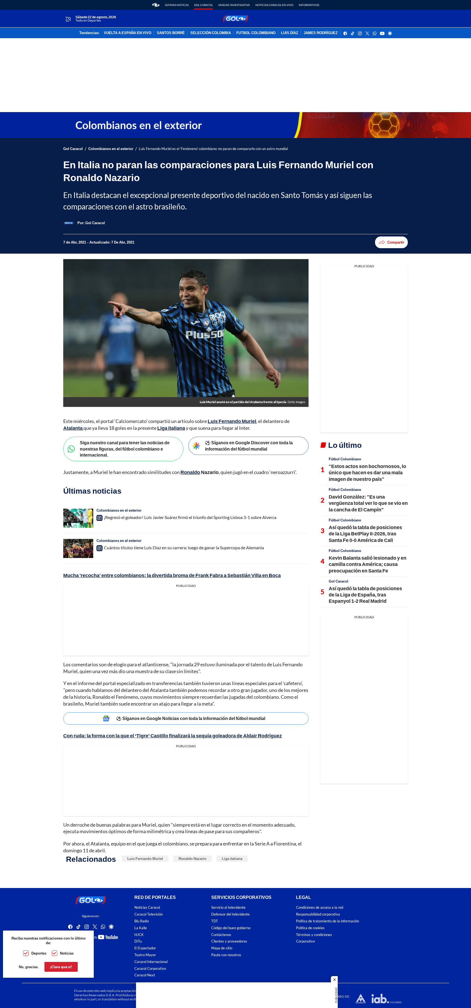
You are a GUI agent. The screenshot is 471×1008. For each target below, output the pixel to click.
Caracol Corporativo (150, 968)
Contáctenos (221, 934)
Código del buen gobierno (230, 927)
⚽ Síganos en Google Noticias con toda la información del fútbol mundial (190, 718)
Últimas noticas (177, 5)
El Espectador (145, 948)
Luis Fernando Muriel (232, 421)
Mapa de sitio (221, 948)
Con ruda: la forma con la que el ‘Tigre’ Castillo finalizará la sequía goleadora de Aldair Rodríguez (172, 736)
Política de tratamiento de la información (327, 921)
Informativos (309, 5)
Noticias (67, 953)
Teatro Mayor (145, 954)
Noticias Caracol (147, 907)
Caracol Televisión (148, 914)
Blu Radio (141, 921)
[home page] (155, 5)
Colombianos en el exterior (110, 149)
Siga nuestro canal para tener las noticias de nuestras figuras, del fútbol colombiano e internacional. (125, 448)
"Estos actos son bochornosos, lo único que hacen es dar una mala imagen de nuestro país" (367, 472)
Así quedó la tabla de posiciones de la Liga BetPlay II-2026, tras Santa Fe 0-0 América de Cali (365, 533)
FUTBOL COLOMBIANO (256, 33)
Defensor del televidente (230, 914)
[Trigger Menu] (68, 18)
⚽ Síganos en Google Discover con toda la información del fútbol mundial (249, 445)
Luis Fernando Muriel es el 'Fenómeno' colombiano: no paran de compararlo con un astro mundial (213, 149)
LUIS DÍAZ (289, 33)
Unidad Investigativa (234, 5)
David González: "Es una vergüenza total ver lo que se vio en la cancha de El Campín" (368, 503)
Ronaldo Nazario (192, 858)
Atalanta (73, 428)
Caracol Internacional (151, 961)
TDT (214, 921)
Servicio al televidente (228, 907)
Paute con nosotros (226, 954)
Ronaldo (190, 472)
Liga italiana (171, 428)
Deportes (38, 953)
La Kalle (140, 927)
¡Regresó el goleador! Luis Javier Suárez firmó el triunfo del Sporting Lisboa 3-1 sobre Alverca (190, 517)
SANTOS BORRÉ (171, 33)
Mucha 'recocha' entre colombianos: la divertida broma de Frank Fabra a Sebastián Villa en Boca (172, 575)
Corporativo (305, 941)
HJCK (139, 934)
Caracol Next (144, 975)
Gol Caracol (203, 5)
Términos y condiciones (314, 934)
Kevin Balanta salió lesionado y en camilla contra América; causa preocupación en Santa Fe (367, 564)
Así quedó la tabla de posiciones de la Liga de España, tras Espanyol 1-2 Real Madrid (365, 594)
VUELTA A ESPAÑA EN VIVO (127, 33)
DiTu (138, 941)
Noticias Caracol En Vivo (274, 5)
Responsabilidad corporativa (318, 914)
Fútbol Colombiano (345, 459)
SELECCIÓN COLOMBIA (210, 33)
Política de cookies (310, 927)
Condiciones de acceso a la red (319, 907)
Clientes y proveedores (229, 941)
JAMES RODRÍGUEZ (321, 33)
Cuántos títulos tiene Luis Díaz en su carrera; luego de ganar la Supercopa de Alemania (184, 547)
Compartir (395, 242)
